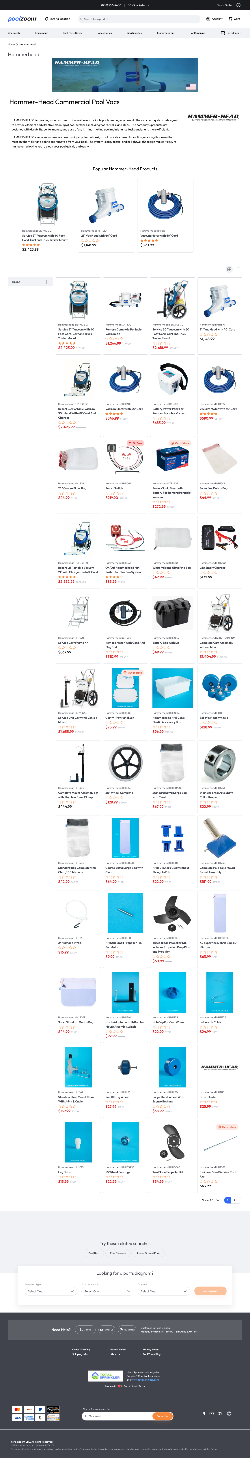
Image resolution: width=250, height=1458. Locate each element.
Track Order (225, 5)
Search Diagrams (203, 1283)
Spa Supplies (134, 33)
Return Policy (118, 1349)
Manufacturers (165, 33)
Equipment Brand (89, 1284)
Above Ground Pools (148, 1253)
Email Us (109, 1329)
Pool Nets (93, 1253)
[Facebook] (203, 1413)
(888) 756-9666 (111, 5)
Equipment (41, 33)
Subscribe (162, 1416)
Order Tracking (81, 1349)
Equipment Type (33, 1284)
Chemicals (14, 33)
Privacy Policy (150, 1349)
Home (11, 44)
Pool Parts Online (73, 33)
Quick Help (129, 1329)
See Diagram (210, 1291)
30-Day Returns (138, 5)
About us (115, 1354)
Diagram (142, 1284)
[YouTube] (211, 1413)
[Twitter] (220, 1413)
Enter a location (59, 18)
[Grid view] (229, 269)
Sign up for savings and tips (96, 1409)
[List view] (238, 269)
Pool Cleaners (118, 1253)
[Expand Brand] (46, 282)
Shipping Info (79, 1354)
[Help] (238, 5)
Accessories (105, 33)
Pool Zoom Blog (152, 1354)
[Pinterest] (229, 1413)
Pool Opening (197, 33)
